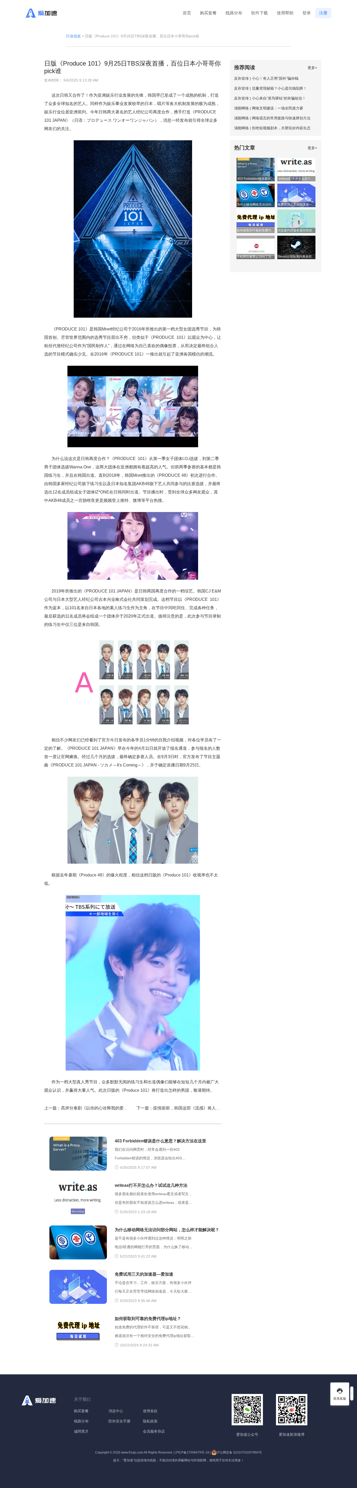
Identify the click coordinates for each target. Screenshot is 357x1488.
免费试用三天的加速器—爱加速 (144, 1274)
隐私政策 (150, 1421)
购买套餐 (208, 13)
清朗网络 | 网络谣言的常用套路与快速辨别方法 (272, 118)
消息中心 (115, 1411)
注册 (323, 13)
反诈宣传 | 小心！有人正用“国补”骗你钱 (266, 78)
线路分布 (234, 13)
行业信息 (73, 36)
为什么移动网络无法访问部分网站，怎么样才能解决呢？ (167, 1230)
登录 (306, 13)
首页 (187, 13)
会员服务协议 (154, 1431)
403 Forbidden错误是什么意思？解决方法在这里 (160, 1141)
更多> (312, 68)
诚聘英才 (81, 1431)
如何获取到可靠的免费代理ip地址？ (148, 1318)
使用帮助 (285, 13)
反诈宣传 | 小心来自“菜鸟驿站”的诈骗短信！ (270, 98)
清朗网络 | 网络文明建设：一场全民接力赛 (268, 108)
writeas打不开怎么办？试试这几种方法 (151, 1185)
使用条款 (150, 1411)
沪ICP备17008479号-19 (192, 1452)
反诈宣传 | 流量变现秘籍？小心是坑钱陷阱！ (270, 88)
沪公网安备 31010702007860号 (239, 1452)
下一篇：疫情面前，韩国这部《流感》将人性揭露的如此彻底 (192, 1108)
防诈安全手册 (119, 1421)
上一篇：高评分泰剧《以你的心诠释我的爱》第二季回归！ (98, 1108)
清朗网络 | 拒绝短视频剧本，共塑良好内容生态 (272, 128)
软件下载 (259, 13)
